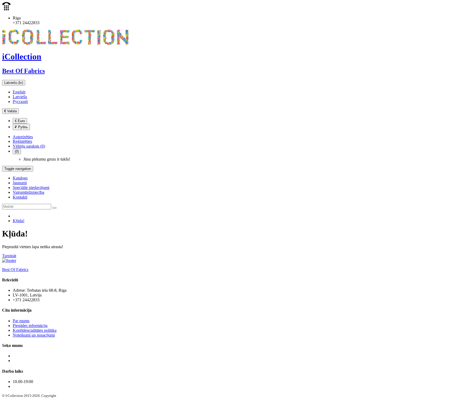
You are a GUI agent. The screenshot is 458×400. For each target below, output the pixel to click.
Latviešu (20, 96)
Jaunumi (20, 182)
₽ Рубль (21, 127)
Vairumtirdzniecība (28, 192)
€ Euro (20, 121)
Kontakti (20, 197)
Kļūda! (18, 220)
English (19, 92)
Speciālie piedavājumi (31, 187)
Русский (20, 101)
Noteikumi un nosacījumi (34, 335)
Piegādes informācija (30, 325)
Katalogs (20, 178)
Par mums (21, 321)
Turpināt (9, 255)
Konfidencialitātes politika (34, 330)
